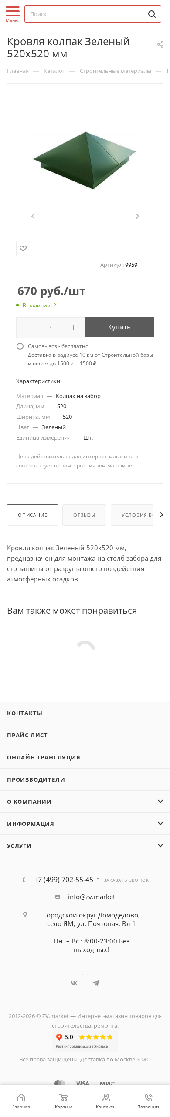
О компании (29, 801)
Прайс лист (27, 735)
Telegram (96, 983)
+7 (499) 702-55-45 (63, 879)
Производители (36, 779)
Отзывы (84, 515)
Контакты (24, 713)
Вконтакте (74, 983)
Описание (32, 515)
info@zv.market (91, 896)
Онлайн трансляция (44, 757)
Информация (30, 824)
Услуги (19, 846)
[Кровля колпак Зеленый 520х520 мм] (85, 160)
